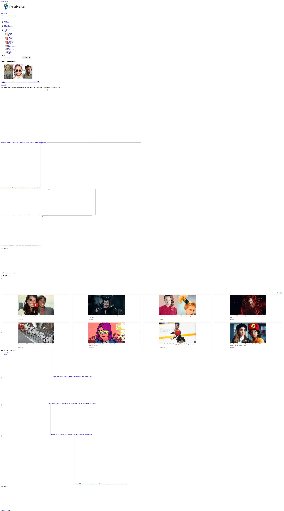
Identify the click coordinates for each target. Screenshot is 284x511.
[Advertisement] (45, 260)
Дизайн (5, 21)
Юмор (5, 30)
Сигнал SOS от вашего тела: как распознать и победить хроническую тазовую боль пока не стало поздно (101, 483)
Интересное (7, 24)
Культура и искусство (9, 26)
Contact (5, 354)
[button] (4, 55)
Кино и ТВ (6, 25)
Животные (6, 22)
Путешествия (7, 29)
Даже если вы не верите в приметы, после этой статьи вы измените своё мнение (21, 245)
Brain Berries (4, 13)
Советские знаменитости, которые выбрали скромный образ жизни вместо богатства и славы (24, 214)
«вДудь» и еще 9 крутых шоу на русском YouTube (20, 82)
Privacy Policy (7, 352)
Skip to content (4, 1)
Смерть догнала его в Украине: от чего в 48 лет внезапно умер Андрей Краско (21, 187)
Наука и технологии (9, 28)
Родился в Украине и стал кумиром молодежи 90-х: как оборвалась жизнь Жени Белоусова (24, 142)
